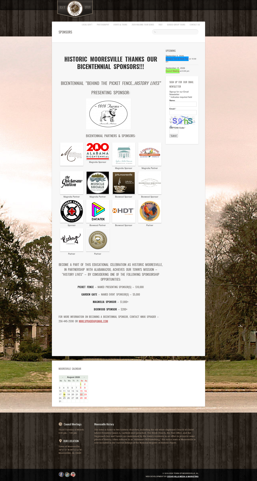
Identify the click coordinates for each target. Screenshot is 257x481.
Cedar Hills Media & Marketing (182, 476)
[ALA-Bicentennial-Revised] (97, 158)
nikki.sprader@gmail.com (93, 321)
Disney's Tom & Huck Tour (177, 58)
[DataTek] (97, 222)
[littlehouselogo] (123, 164)
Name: (172, 100)
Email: (172, 108)
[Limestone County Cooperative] (149, 164)
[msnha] (97, 193)
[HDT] (123, 222)
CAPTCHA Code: (177, 127)
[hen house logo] (149, 222)
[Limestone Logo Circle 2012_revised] (97, 250)
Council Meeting (173, 70)
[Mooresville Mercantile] (149, 193)
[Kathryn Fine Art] (71, 250)
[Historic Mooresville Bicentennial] (71, 164)
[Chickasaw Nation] (71, 193)
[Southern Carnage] (71, 222)
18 (64, 394)
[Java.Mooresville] (123, 193)
